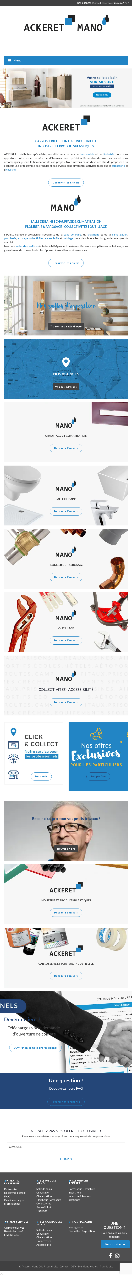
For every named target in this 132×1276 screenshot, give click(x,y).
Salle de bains (44, 1188)
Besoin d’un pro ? (13, 1231)
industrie (109, 154)
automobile (87, 154)
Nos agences (84, 2)
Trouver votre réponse (66, 1101)
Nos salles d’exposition (82, 1231)
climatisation (119, 234)
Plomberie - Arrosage (48, 1199)
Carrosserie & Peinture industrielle (82, 1190)
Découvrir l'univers (66, 448)
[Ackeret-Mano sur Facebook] (110, 1256)
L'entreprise (10, 1189)
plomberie (10, 238)
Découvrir (41, 776)
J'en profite (98, 776)
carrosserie (118, 165)
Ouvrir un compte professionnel (14, 1201)
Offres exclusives (14, 1227)
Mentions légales (88, 1266)
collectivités (36, 238)
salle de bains (72, 234)
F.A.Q (7, 1196)
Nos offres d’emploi (15, 1192)
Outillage (41, 1210)
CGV (73, 1266)
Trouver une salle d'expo (66, 326)
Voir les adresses (66, 387)
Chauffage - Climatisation (44, 1194)
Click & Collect (12, 1234)
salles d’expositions (27, 246)
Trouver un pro (66, 848)
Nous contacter (115, 1244)
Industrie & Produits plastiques (80, 1198)
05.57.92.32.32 (121, 2)
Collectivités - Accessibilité (44, 1205)
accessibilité (52, 238)
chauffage (93, 234)
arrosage (22, 238)
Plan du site (106, 1266)
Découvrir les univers (66, 182)
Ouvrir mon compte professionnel (35, 1047)
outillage (68, 238)
